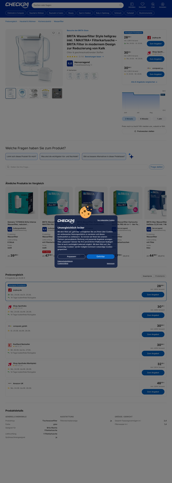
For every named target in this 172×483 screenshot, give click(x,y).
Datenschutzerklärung (65, 261)
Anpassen (71, 256)
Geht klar (101, 256)
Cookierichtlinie (63, 263)
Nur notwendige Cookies (105, 220)
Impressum (110, 263)
